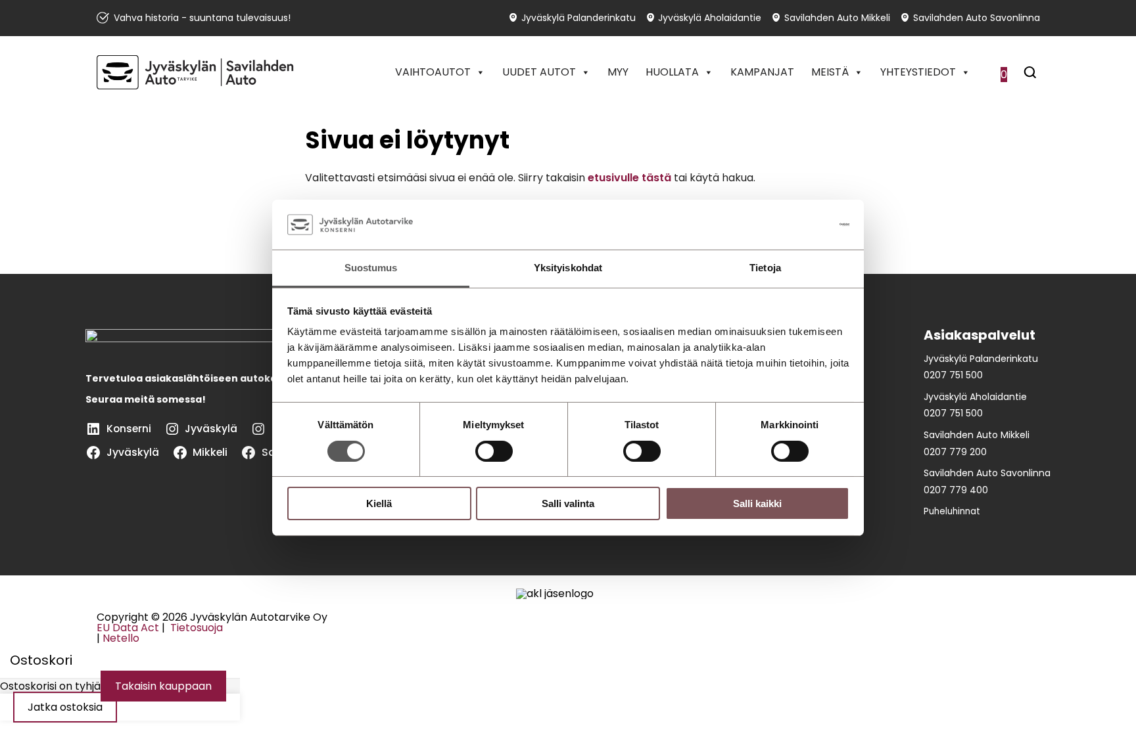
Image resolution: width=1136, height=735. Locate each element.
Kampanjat (762, 71)
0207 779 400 (956, 490)
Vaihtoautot (433, 71)
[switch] (494, 451)
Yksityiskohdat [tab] (568, 267)
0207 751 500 (953, 375)
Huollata (672, 71)
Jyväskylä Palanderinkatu (578, 18)
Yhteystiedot (918, 71)
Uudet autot (539, 71)
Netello (121, 638)
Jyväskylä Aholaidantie (709, 18)
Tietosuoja (195, 627)
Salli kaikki (757, 503)
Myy (617, 71)
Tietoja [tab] (765, 267)
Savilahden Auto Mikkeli (837, 18)
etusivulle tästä (629, 177)
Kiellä (379, 503)
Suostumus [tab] (371, 267)
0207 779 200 (955, 451)
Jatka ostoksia (65, 707)
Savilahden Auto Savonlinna (976, 18)
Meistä (830, 71)
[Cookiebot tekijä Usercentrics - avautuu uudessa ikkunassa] (791, 224)
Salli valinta (568, 503)
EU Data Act (128, 627)
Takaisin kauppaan (163, 686)
